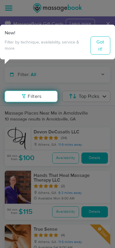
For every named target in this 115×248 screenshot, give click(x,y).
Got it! (100, 45)
